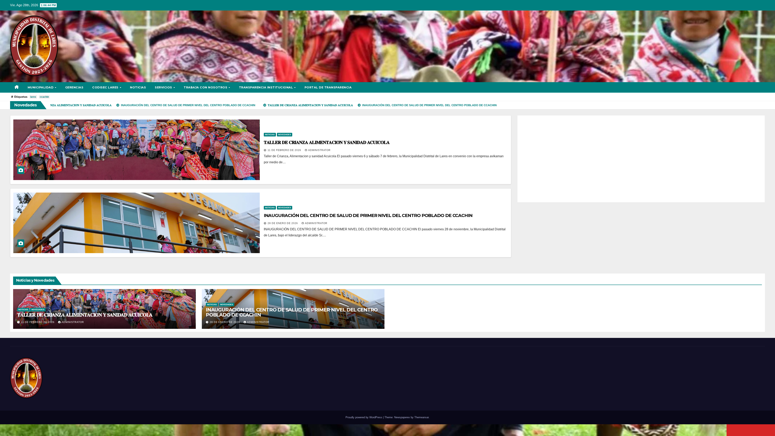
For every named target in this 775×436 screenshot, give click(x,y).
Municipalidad (41, 87)
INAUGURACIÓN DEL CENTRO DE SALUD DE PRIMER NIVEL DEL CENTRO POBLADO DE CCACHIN (368, 215)
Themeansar (421, 417)
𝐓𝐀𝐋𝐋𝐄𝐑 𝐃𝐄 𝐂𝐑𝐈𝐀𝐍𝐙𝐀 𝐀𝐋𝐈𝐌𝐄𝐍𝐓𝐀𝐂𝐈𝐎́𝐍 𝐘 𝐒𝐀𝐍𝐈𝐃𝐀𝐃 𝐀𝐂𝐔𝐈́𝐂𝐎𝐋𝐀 (327, 142)
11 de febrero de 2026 (285, 150)
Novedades (284, 134)
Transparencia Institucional (266, 87)
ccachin (44, 96)
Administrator (319, 150)
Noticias (138, 87)
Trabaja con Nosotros (206, 87)
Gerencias (74, 87)
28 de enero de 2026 (283, 223)
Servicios (164, 87)
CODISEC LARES (105, 87)
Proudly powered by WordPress (364, 417)
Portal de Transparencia (328, 87)
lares (33, 96)
